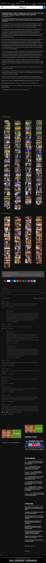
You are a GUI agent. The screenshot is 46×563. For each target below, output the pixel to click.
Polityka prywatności (31, 560)
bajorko (14, 333)
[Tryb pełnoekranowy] (42, 449)
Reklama (39, 3)
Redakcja (43, 3)
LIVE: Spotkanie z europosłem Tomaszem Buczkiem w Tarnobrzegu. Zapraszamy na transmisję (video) (33, 527)
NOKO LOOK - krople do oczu (30, 546)
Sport (9, 3)
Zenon (16, 347)
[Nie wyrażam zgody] (44, 559)
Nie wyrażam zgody (19, 560)
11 (12, 16)
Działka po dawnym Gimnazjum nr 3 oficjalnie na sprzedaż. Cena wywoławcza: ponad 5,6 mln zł (33, 473)
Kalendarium (18, 3)
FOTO (23, 3)
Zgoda (11, 560)
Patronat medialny (34, 4)
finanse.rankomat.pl (15, 442)
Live (30, 3)
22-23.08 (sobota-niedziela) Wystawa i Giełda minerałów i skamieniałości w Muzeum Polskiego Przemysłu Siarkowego (34, 532)
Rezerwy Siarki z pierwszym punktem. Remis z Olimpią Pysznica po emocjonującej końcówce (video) (34, 462)
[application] (34, 445)
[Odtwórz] (26, 449)
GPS (14, 311)
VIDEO (26, 3)
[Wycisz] (40, 449)
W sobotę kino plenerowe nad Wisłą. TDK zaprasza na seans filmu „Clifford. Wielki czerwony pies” (33, 522)
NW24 (4, 16)
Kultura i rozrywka (13, 4)
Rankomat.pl (27, 550)
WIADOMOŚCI (4, 3)
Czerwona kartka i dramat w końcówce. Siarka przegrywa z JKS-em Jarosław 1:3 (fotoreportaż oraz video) (34, 478)
